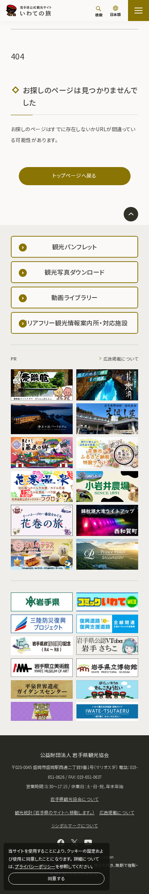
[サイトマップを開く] (138, 10)
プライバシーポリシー (35, 866)
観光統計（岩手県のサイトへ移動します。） (54, 812)
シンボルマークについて (74, 825)
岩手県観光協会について (74, 799)
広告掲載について (120, 358)
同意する (56, 878)
